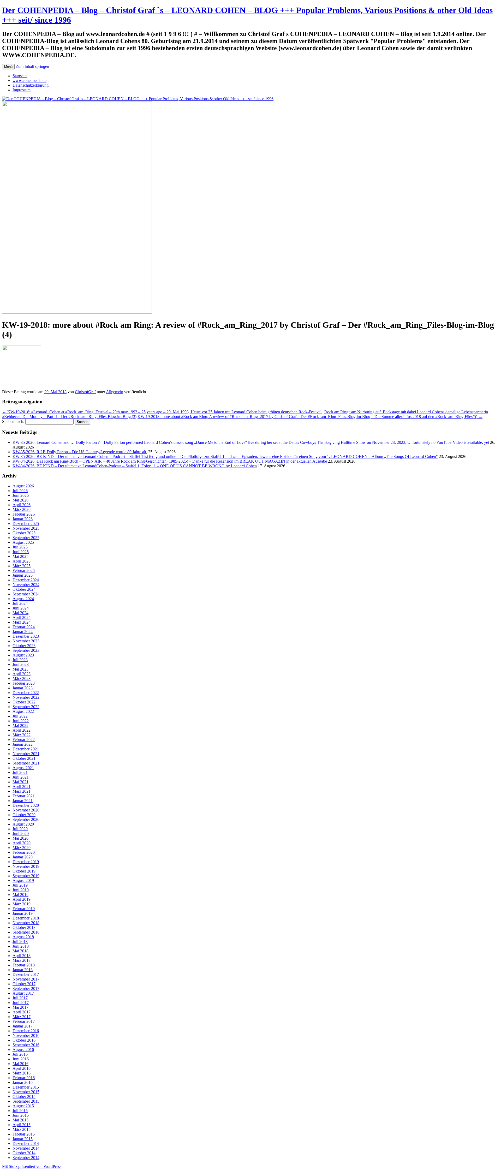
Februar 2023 (24, 683)
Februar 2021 (24, 796)
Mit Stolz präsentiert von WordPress (31, 1166)
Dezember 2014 (26, 1143)
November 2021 (26, 753)
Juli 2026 (20, 490)
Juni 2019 (21, 890)
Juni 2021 (21, 777)
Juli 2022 (20, 716)
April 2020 (22, 843)
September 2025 (26, 537)
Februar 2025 (24, 570)
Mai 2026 (20, 500)
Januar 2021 (23, 800)
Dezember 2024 (26, 580)
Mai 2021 (20, 782)
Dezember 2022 (26, 692)
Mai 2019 (20, 894)
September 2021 (26, 763)
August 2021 (23, 768)
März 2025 (22, 566)
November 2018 (26, 923)
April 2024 (22, 617)
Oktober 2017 (24, 984)
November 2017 (26, 979)
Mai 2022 (20, 725)
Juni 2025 (21, 551)
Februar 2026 (24, 514)
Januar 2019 (23, 913)
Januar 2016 (23, 1082)
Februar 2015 (24, 1134)
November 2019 (26, 866)
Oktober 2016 (24, 1040)
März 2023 (22, 678)
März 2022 (22, 735)
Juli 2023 (20, 660)
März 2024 (22, 622)
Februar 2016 (24, 1078)
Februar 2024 (24, 627)
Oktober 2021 (24, 758)
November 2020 (26, 810)
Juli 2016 (20, 1054)
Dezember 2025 (26, 523)
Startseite (20, 76)
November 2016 (26, 1035)
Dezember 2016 (26, 1031)
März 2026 (22, 509)
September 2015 (26, 1101)
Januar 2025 (23, 575)
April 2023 (22, 674)
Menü (8, 67)
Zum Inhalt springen (32, 66)
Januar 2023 (23, 688)
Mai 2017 (20, 1007)
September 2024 (26, 594)
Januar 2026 (23, 519)
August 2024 (23, 598)
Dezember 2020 (26, 805)
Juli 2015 (20, 1110)
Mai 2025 (20, 556)
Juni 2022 (21, 721)
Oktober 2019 (24, 871)
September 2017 (26, 988)
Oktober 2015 (24, 1096)
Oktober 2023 (24, 645)
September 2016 (26, 1045)
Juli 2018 (20, 941)
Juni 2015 (21, 1115)
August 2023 (23, 655)
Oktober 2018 (24, 927)
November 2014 (26, 1148)
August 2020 (23, 824)
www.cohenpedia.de (29, 80)
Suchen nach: (13, 421)
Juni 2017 (21, 1002)
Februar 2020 (24, 852)
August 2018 (23, 937)
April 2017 (22, 1012)
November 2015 (26, 1092)
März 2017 (22, 1016)
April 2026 (22, 505)
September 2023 (26, 650)
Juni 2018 (21, 946)
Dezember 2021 (26, 749)
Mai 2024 (20, 613)
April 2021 (22, 786)
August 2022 (23, 711)
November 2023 (26, 641)
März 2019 (22, 904)
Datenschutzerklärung (31, 85)
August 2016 (23, 1049)
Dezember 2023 (26, 636)
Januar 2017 (23, 1026)
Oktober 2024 (24, 589)
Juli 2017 (20, 998)
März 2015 (22, 1129)
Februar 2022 (24, 739)
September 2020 (26, 819)
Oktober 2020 (24, 814)
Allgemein (114, 392)
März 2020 (22, 847)
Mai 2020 (20, 838)
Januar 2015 (23, 1139)
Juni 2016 (21, 1059)
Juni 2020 (21, 833)
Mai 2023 (20, 669)
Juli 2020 (20, 829)
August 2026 (23, 486)
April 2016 (22, 1068)
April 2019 (22, 899)
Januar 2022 (23, 744)
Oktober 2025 (24, 533)
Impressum (22, 90)
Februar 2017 (24, 1021)
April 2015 (22, 1124)
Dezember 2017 (26, 974)
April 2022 (22, 730)
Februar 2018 (24, 965)
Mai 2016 (20, 1063)
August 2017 (23, 993)
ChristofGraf (85, 392)
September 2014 (26, 1157)
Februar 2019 (24, 908)
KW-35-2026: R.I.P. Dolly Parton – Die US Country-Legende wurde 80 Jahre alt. (80, 452)
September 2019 (26, 876)
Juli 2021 (20, 772)
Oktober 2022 (24, 702)
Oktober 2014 (24, 1153)
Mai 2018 (20, 951)
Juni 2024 (21, 608)
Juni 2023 (21, 664)
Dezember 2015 (26, 1087)
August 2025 (23, 542)
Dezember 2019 (26, 861)
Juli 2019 (20, 885)
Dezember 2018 (26, 918)
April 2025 (22, 561)
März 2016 (22, 1073)
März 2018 (22, 960)
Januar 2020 (23, 857)
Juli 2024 (20, 603)
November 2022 (26, 697)
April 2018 (22, 955)
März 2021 (22, 791)
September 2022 (26, 706)
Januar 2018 (23, 969)
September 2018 (26, 932)
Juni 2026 (21, 495)
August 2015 (23, 1106)
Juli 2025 (20, 547)
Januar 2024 (23, 631)
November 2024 (26, 584)
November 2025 (26, 528)
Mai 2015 (20, 1120)
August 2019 (23, 880)
